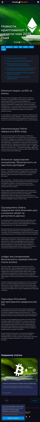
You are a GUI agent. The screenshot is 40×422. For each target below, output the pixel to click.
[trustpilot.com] (30, 417)
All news (34, 400)
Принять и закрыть (13, 418)
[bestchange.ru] (26, 417)
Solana (25, 47)
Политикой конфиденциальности (12, 413)
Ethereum (9, 47)
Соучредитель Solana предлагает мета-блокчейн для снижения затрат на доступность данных (21, 68)
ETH (3, 47)
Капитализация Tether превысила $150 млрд (20, 61)
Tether (31, 47)
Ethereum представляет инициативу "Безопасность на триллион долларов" (18, 64)
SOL (20, 47)
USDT (3, 49)
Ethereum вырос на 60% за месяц (16, 58)
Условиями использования (10, 414)
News (15, 47)
